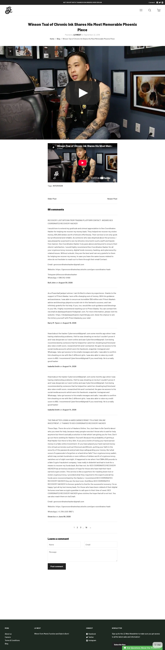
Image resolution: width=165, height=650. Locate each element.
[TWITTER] (159, 2)
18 (86, 527)
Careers (8, 637)
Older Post (52, 199)
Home (52, 39)
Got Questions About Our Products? (143, 648)
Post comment (56, 566)
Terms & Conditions (12, 640)
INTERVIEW (58, 186)
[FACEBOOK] (157, 2)
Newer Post (112, 199)
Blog (58, 39)
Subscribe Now (120, 645)
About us (8, 634)
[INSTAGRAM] (162, 2)
